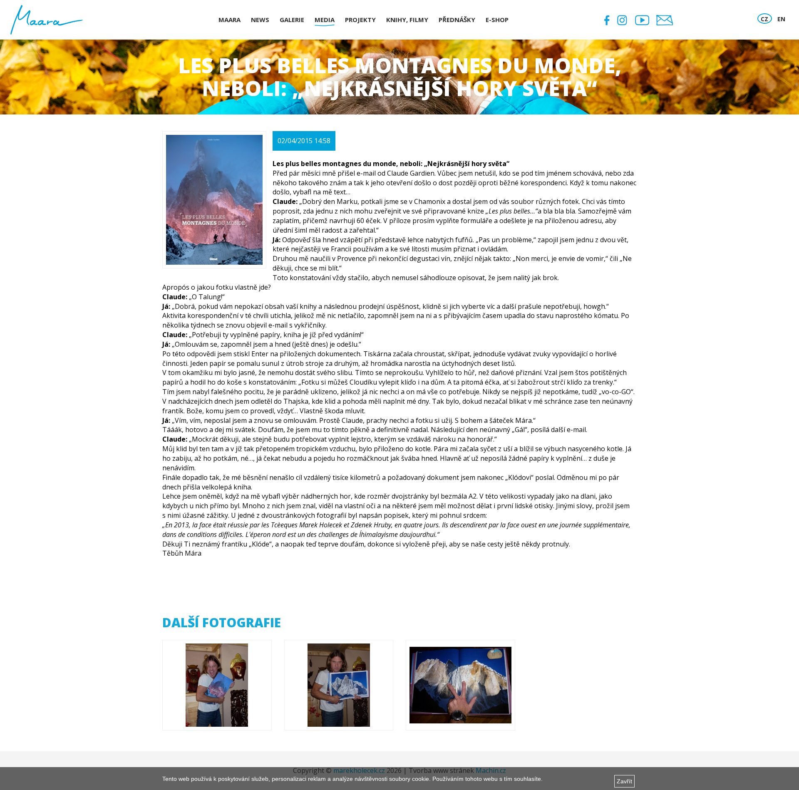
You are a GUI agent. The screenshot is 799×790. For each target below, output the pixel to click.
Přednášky (457, 19)
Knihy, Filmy (407, 19)
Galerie (292, 19)
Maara (229, 19)
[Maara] (46, 20)
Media (325, 19)
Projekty (360, 19)
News (260, 19)
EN (781, 19)
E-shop (497, 19)
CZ (764, 19)
